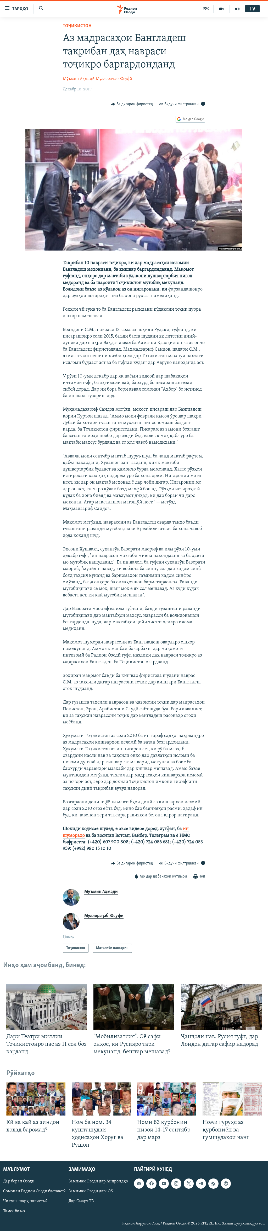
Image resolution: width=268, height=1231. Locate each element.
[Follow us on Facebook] (151, 1184)
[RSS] (213, 1184)
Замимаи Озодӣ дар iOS (91, 1191)
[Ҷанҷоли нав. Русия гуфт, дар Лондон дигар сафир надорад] (221, 1007)
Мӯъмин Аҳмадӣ (79, 79)
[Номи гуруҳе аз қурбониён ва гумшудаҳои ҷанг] (232, 1099)
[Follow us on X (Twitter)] (189, 1184)
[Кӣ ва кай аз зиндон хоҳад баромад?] (35, 1099)
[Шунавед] (237, 9)
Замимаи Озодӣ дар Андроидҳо (98, 1182)
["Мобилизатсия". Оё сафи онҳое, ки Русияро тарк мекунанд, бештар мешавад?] (133, 1007)
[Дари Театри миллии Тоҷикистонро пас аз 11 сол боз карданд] (46, 1007)
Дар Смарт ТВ (81, 1201)
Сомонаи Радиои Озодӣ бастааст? (34, 1191)
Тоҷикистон (77, 26)
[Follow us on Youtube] (164, 1184)
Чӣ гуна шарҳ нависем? (25, 1201)
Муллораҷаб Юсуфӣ (114, 79)
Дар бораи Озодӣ (19, 1182)
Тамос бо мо (14, 1211)
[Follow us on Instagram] (176, 1184)
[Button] (132, 104)
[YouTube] (222, 9)
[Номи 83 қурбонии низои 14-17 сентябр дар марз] (166, 1099)
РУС (206, 9)
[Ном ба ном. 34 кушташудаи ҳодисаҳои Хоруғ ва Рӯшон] (101, 1099)
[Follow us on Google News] (139, 1184)
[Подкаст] (226, 1184)
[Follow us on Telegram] (201, 1184)
